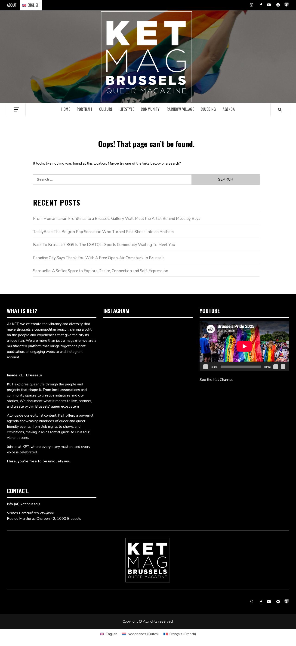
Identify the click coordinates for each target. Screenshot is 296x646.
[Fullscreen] (283, 366)
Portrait (84, 109)
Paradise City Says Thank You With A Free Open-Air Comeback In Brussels (98, 258)
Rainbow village (180, 109)
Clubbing (208, 109)
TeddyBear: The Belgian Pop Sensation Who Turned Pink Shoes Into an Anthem (103, 231)
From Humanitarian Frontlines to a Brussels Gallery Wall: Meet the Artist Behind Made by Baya (116, 218)
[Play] (205, 366)
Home (65, 109)
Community (150, 109)
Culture (106, 109)
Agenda (229, 109)
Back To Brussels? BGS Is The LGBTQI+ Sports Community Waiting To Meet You (104, 244)
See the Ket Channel (216, 379)
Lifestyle (127, 109)
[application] (244, 346)
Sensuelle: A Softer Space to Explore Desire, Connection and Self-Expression (100, 271)
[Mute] (275, 366)
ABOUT (12, 5)
